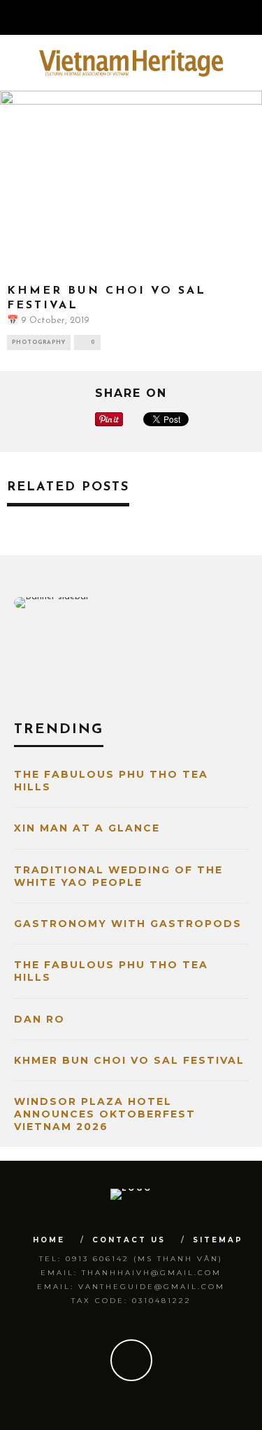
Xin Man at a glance (87, 828)
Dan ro (39, 1019)
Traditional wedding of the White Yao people (118, 876)
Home (49, 1239)
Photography (39, 342)
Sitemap (218, 1239)
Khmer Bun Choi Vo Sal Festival (129, 1060)
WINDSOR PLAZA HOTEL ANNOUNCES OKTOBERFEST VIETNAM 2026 (105, 1114)
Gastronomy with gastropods (128, 923)
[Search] (251, 17)
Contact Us (129, 1239)
